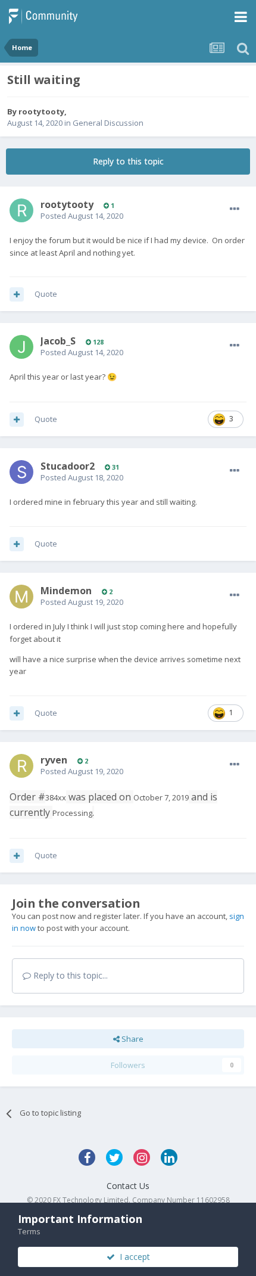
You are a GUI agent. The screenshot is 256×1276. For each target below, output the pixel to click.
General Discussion (108, 122)
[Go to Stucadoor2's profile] (21, 472)
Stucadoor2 (67, 466)
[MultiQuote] (17, 294)
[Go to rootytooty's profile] (21, 210)
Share (131, 1038)
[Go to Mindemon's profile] (21, 596)
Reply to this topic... (69, 975)
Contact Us (128, 1185)
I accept (132, 1256)
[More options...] (234, 209)
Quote (46, 293)
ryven (53, 759)
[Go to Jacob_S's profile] (21, 347)
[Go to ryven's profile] (21, 766)
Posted (81, 215)
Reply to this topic (128, 161)
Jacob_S (58, 340)
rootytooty (41, 111)
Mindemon (66, 590)
